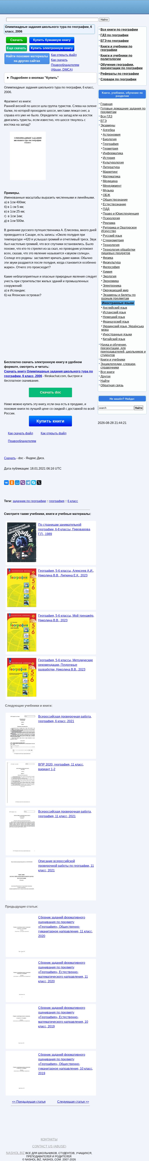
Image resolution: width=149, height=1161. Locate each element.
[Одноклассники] (12, 482)
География (111, 144)
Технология (111, 245)
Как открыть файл (64, 55)
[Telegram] (28, 482)
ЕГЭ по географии (114, 40)
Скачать (16, 40)
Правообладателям (22, 441)
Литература (111, 167)
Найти (104, 380)
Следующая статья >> (73, 1101)
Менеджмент (112, 185)
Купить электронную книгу (52, 48)
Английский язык (115, 307)
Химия (107, 271)
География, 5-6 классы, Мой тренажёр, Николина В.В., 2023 (66, 618)
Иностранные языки (117, 334)
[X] (39, 482)
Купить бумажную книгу (52, 40)
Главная (106, 104)
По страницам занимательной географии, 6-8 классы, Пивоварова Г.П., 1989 (64, 529)
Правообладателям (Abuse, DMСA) (65, 67)
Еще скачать (16, 48)
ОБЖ (106, 195)
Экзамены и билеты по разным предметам (118, 296)
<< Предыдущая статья (29, 1101)
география (56, 501)
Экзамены (107, 125)
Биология (110, 139)
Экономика (111, 281)
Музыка (108, 190)
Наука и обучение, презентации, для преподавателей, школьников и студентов (123, 350)
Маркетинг (110, 171)
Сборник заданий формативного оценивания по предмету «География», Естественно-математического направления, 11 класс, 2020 (63, 972)
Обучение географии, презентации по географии (121, 66)
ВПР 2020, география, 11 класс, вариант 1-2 (61, 767)
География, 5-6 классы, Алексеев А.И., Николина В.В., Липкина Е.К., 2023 (66, 573)
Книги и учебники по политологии (116, 57)
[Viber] (22, 482)
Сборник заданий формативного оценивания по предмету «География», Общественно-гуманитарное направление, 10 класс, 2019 (65, 1064)
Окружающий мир (115, 290)
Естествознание (114, 204)
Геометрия (110, 148)
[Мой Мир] (17, 482)
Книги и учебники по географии (116, 48)
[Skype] (33, 482)
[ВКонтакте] (6, 482)
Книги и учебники (112, 359)
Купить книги (50, 421)
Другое (105, 376)
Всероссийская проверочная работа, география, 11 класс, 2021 (65, 814)
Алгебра (109, 130)
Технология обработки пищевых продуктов (118, 251)
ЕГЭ (103, 121)
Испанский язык (114, 312)
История (109, 157)
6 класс (73, 501)
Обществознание (115, 199)
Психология (111, 218)
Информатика (113, 153)
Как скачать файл (20, 433)
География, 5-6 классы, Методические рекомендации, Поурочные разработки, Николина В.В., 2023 (65, 665)
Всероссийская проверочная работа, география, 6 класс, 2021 (65, 719)
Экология (109, 276)
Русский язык (112, 235)
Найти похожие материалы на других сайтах (27, 59)
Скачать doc (50, 392)
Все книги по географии (119, 29)
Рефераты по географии (119, 73)
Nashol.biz (15, 1153)
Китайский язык (114, 339)
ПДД (106, 209)
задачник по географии (29, 501)
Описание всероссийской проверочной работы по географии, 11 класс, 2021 (66, 865)
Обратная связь (111, 385)
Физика (108, 257)
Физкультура (112, 262)
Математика (111, 176)
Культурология (113, 162)
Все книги (107, 372)
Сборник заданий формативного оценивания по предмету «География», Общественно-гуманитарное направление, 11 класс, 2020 (65, 927)
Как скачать (59, 60)
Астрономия (111, 134)
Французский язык (116, 321)
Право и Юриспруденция (121, 213)
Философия (111, 267)
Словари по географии (118, 79)
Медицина (110, 181)
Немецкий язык (114, 317)
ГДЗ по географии (114, 35)
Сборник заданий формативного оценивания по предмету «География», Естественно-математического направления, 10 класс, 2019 (63, 1017)
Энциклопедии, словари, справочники (118, 365)
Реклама (109, 223)
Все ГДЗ (106, 116)
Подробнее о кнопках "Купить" (34, 77)
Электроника (112, 285)
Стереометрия (113, 240)
